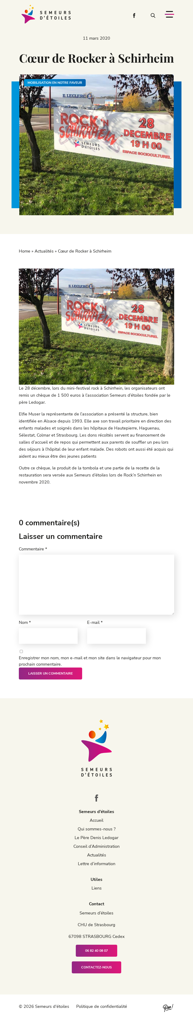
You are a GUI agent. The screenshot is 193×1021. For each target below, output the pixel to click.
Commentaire (33, 549)
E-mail (95, 622)
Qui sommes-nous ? (97, 829)
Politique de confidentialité (101, 1006)
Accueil (96, 820)
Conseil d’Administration (96, 846)
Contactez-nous (96, 967)
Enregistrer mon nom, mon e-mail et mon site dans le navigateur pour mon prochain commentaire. (90, 661)
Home (24, 251)
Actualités (44, 251)
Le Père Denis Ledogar (96, 838)
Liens (97, 888)
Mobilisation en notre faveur (55, 83)
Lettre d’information (96, 864)
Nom (25, 622)
